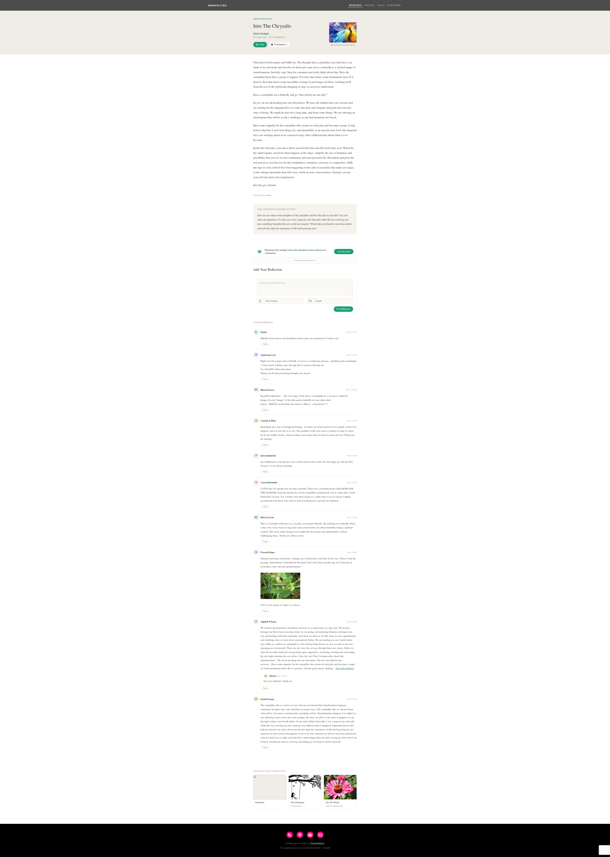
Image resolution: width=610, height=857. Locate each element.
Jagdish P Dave (268, 621)
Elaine (264, 332)
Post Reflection (343, 309)
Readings (355, 5)
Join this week (343, 251)
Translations (279, 44)
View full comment (345, 668)
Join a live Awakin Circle (300, 250)
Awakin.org (217, 5)
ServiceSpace (317, 843)
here (269, 195)
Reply (265, 344)
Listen (261, 44)
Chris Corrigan (261, 33)
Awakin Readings (262, 19)
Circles (369, 5)
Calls (381, 5)
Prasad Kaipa (267, 552)
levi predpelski (268, 455)
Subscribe (394, 5)
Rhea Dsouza (267, 389)
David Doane (267, 699)
